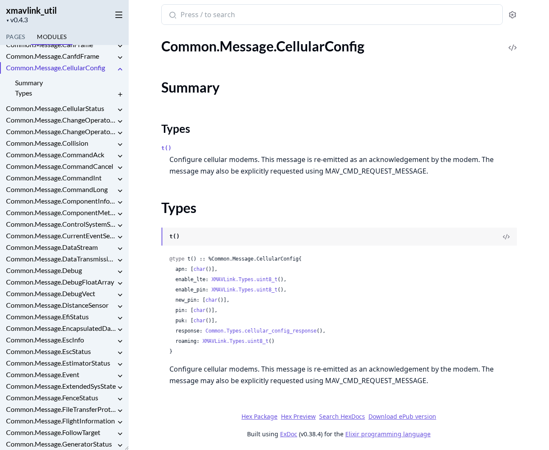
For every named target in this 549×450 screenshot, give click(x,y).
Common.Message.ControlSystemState (61, 224)
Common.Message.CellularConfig (55, 67)
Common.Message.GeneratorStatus (59, 444)
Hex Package (259, 416)
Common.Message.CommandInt (54, 178)
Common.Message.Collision (47, 143)
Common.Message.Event (42, 374)
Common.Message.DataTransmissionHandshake (61, 259)
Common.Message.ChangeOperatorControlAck (61, 131)
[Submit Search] (171, 15)
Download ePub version (402, 416)
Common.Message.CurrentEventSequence (61, 235)
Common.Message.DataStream (52, 247)
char (199, 269)
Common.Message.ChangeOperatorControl (61, 120)
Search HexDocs (342, 416)
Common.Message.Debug (44, 270)
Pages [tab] (15, 36)
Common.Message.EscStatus (48, 351)
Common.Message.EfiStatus (47, 316)
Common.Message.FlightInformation (60, 421)
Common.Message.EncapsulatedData (61, 328)
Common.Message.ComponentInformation (61, 201)
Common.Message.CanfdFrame (52, 56)
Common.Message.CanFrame (49, 44)
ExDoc (288, 434)
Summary (29, 82)
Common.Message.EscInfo (45, 340)
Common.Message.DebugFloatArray (60, 282)
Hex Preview (298, 416)
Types (23, 93)
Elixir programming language (388, 434)
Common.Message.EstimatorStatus (58, 363)
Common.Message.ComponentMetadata (61, 212)
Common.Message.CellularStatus (55, 108)
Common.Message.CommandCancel (59, 166)
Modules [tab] (51, 36)
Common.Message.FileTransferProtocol (61, 409)
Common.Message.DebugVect (50, 293)
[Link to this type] (153, 237)
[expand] (120, 46)
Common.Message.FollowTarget (53, 432)
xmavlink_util (31, 10)
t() (166, 148)
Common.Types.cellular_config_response (261, 331)
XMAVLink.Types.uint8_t (244, 279)
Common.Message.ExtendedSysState (61, 386)
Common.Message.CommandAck (55, 154)
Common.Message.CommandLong (57, 189)
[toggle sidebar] (117, 13)
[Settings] (512, 15)
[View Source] (512, 42)
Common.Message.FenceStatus (52, 397)
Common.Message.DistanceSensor (57, 305)
